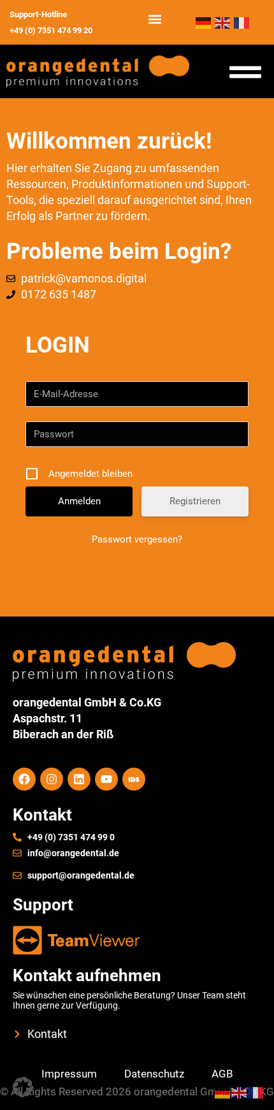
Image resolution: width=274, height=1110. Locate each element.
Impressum (69, 1073)
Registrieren (194, 501)
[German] (205, 21)
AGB (222, 1073)
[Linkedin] (79, 779)
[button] (154, 19)
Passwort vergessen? (137, 539)
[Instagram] (51, 779)
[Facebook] (24, 779)
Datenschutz (154, 1073)
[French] (242, 21)
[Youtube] (106, 779)
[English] (224, 21)
